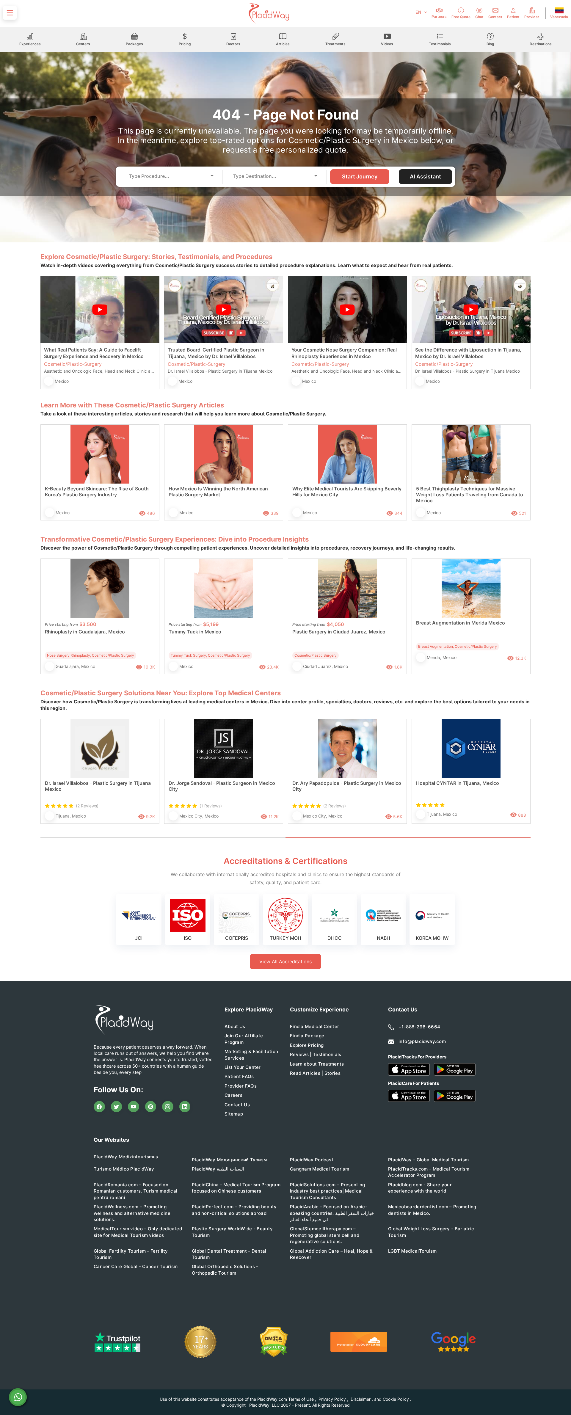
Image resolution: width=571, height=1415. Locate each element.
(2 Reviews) (87, 805)
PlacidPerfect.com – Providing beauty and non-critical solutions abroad (234, 1210)
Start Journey (359, 176)
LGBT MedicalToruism (412, 1251)
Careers (233, 1095)
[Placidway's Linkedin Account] (185, 1106)
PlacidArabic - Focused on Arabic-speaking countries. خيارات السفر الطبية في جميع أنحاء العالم (332, 1213)
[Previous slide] (49, 778)
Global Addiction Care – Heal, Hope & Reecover (331, 1254)
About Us (235, 1026)
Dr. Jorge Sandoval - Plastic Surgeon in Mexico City (222, 786)
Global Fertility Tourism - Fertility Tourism (131, 1254)
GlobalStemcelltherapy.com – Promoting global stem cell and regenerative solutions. (324, 1235)
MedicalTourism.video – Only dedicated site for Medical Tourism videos (138, 1232)
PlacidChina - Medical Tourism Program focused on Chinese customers (236, 1188)
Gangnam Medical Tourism (319, 1169)
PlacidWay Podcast (311, 1160)
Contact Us (237, 1104)
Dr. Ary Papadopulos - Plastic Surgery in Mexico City (346, 786)
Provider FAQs (241, 1086)
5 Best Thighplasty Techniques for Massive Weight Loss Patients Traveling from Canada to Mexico (469, 494)
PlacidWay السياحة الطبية (218, 1169)
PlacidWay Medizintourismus (126, 1157)
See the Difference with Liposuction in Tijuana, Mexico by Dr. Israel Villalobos (468, 353)
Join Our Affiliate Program (244, 1039)
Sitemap (234, 1114)
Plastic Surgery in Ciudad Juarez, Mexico (338, 632)
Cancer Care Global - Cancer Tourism (136, 1266)
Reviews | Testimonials (315, 1054)
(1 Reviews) (211, 805)
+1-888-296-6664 (419, 1027)
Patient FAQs (239, 1076)
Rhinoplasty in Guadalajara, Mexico (85, 632)
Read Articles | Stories (315, 1073)
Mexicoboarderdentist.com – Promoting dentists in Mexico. (432, 1210)
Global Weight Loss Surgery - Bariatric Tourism (431, 1232)
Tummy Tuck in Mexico (195, 632)
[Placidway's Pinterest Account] (150, 1106)
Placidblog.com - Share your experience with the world (420, 1188)
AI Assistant (425, 176)
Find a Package (307, 1035)
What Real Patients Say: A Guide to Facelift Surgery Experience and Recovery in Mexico (94, 353)
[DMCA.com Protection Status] (274, 1342)
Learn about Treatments (317, 1064)
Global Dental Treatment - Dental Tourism (229, 1254)
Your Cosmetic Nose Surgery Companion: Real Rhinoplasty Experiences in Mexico (344, 353)
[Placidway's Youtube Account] (133, 1106)
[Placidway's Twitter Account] (116, 1106)
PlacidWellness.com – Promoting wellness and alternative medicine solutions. (132, 1213)
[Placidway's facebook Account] (99, 1106)
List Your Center (243, 1067)
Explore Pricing (307, 1045)
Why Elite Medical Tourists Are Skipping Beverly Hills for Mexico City (346, 492)
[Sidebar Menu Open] (10, 13)
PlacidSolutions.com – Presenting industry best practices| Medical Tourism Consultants (327, 1191)
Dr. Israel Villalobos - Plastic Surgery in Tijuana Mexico (98, 786)
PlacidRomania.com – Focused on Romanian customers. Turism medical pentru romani (135, 1191)
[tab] (163, 837)
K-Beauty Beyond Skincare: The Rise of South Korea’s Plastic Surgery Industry (97, 492)
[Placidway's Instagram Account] (167, 1106)
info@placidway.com (422, 1041)
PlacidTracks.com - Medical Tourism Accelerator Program (428, 1172)
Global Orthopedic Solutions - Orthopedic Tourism (225, 1270)
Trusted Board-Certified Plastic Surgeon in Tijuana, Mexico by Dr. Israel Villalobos (216, 353)
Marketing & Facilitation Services (251, 1055)
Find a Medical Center (314, 1026)
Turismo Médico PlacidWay (124, 1169)
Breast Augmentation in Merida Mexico (460, 623)
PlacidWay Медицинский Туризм (229, 1160)
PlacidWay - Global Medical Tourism (428, 1160)
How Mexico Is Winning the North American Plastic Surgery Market (218, 492)
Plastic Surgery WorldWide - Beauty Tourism (232, 1232)
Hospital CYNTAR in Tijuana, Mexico (457, 783)
